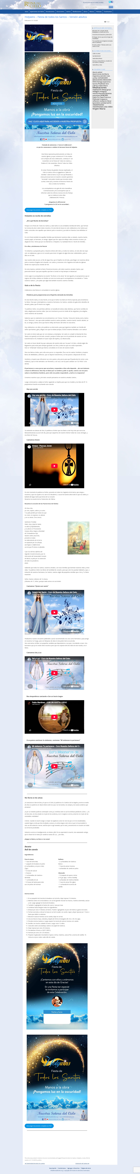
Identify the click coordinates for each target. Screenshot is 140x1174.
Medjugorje (106, 89)
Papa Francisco (105, 97)
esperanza (106, 81)
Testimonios (108, 11)
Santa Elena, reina (97, 65)
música (95, 93)
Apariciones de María (37, 11)
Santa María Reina (97, 58)
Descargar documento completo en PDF (39, 210)
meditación (97, 89)
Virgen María (99, 108)
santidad (103, 102)
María (105, 85)
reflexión (96, 100)
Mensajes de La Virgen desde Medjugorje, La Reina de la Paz (100, 31)
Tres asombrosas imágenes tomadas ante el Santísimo (102, 41)
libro (107, 83)
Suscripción (52, 1168)
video (110, 106)
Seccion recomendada (49, 1158)
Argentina (96, 75)
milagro (96, 91)
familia (95, 83)
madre (100, 85)
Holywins (79, 1158)
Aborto (95, 72)
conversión (103, 77)
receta (84, 1158)
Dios (94, 81)
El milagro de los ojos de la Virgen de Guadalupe (102, 37)
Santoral (40, 1158)
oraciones (96, 95)
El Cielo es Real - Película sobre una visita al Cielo (101, 45)
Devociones (60, 11)
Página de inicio (86, 1168)
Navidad (102, 93)
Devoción (107, 79)
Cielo (108, 75)
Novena (108, 93)
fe (99, 83)
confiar (95, 77)
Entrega (100, 81)
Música (92, 11)
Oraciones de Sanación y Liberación (102, 34)
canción (103, 75)
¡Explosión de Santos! (82, 1163)
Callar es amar (96, 53)
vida (105, 106)
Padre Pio (96, 97)
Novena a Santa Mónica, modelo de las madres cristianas (102, 61)
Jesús (102, 83)
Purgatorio (103, 99)
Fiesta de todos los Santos (69, 1158)
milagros (103, 91)
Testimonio (98, 104)
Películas (99, 11)
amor (100, 72)
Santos (68, 11)
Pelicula (96, 99)
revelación (103, 100)
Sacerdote (96, 102)
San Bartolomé (97, 56)
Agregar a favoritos (74, 1168)
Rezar (109, 100)
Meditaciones (77, 11)
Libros (85, 11)
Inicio (26, 11)
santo (109, 102)
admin (39, 1160)
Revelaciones (50, 11)
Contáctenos (62, 1168)
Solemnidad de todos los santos (35, 1163)
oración (104, 95)
